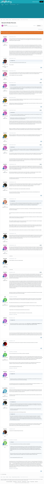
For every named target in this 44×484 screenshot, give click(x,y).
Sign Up (41, 1)
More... (18, 4)
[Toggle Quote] (10, 60)
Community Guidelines (12, 4)
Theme (28, 481)
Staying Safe (15, 481)
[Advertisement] (22, 12)
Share (35, 25)
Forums (2, 4)
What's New (6, 4)
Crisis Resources (24, 481)
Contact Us (36, 481)
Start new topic (40, 29)
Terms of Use (19, 481)
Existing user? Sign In (35, 1)
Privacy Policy (32, 481)
